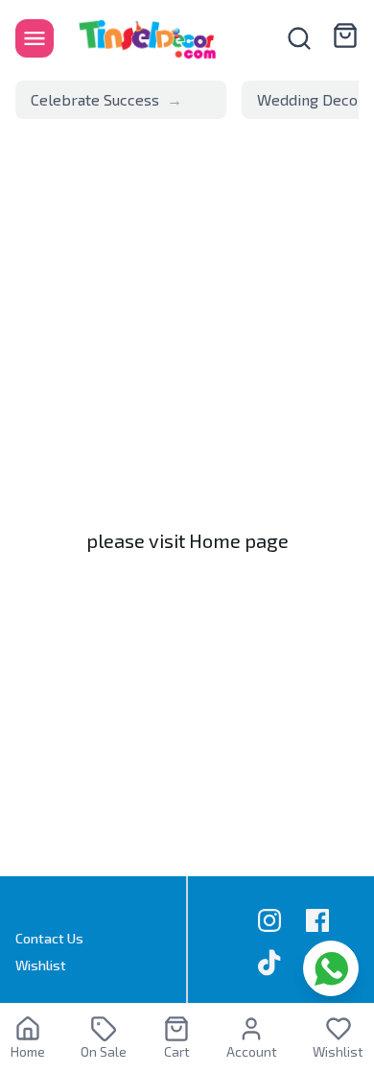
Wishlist (40, 965)
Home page (239, 540)
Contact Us (49, 938)
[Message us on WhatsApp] (331, 968)
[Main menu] (34, 38)
